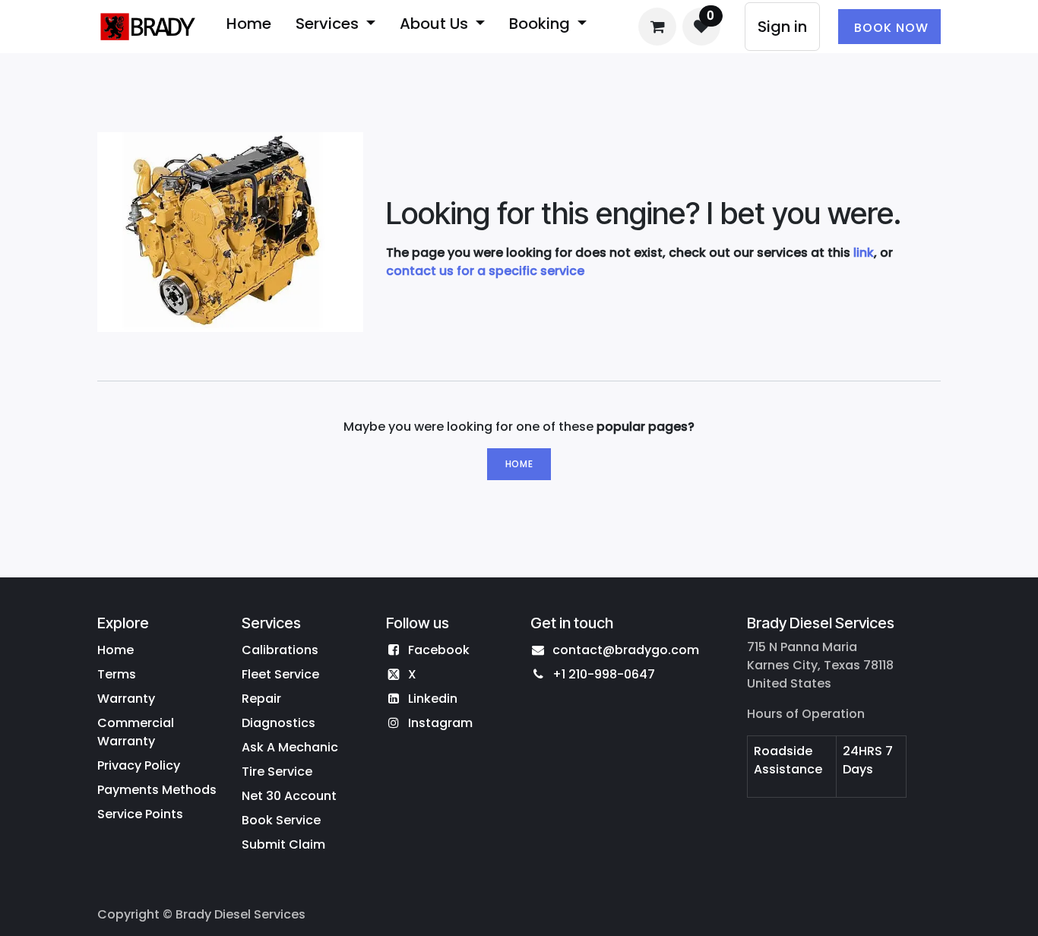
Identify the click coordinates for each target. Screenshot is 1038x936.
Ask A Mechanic (290, 747)
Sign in (782, 26)
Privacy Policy (138, 765)
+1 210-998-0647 (603, 674)
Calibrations (280, 650)
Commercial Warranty (135, 732)
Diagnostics (278, 723)
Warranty (126, 698)
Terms (116, 674)
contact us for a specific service (485, 271)
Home (519, 463)
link (863, 252)
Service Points (140, 814)
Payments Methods (157, 789)
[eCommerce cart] (657, 27)
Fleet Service (280, 674)
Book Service (281, 820)
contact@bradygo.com (625, 650)
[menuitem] (248, 26)
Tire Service (277, 771)
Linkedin (432, 698)
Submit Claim (283, 844)
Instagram (440, 723)
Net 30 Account (289, 796)
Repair (261, 698)
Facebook (439, 650)
